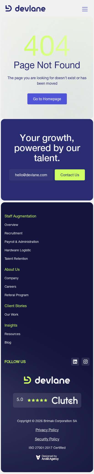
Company (11, 278)
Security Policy (47, 439)
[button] (84, 9)
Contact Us (69, 175)
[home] (25, 9)
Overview (11, 225)
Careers (10, 286)
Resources (12, 334)
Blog (8, 342)
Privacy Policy (47, 430)
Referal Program (17, 295)
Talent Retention (16, 258)
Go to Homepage (47, 99)
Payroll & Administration (22, 242)
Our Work (11, 314)
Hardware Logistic (18, 250)
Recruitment (13, 233)
